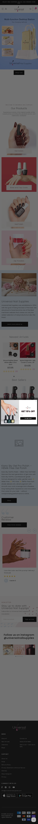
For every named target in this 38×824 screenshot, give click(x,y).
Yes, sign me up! (28, 418)
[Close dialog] (36, 401)
